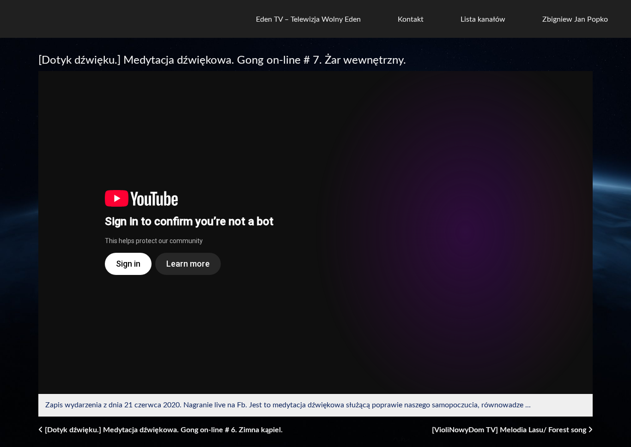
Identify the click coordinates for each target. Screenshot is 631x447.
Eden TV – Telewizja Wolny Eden (308, 19)
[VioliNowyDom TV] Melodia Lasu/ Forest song (510, 430)
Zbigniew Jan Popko (575, 19)
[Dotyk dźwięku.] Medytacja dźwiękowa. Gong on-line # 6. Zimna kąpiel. (163, 430)
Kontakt (411, 19)
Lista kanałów (483, 19)
